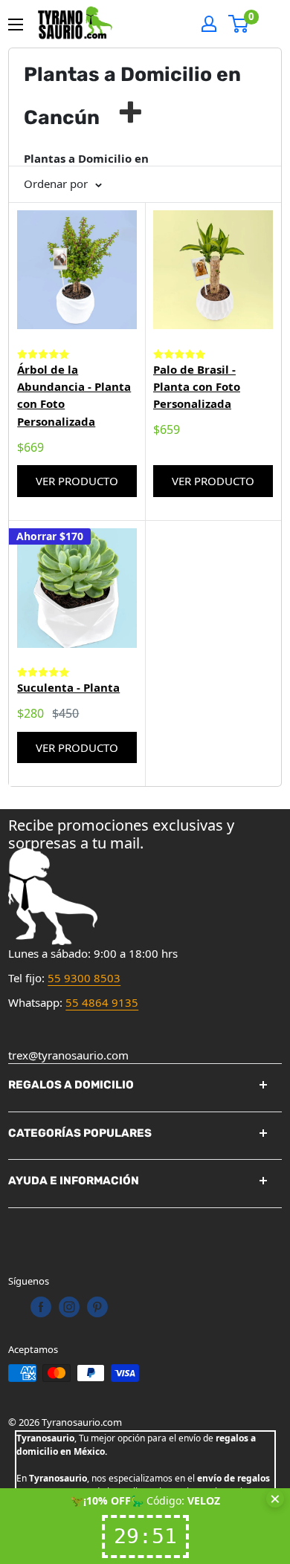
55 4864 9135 (101, 1002)
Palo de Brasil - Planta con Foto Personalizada (196, 387)
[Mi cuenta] (209, 24)
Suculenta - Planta (68, 687)
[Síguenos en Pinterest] (97, 1307)
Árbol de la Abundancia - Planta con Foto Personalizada (74, 395)
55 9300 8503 (84, 977)
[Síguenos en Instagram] (69, 1307)
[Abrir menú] (15, 24)
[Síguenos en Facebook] (40, 1307)
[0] (239, 24)
